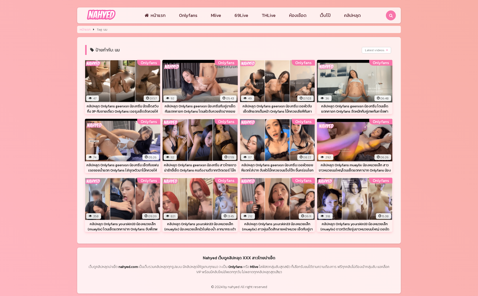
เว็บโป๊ (325, 15)
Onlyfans (188, 15)
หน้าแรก (158, 15)
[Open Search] (391, 15)
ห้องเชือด (297, 15)
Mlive (216, 15)
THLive (269, 15)
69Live (241, 15)
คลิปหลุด (352, 15)
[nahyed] (101, 20)
